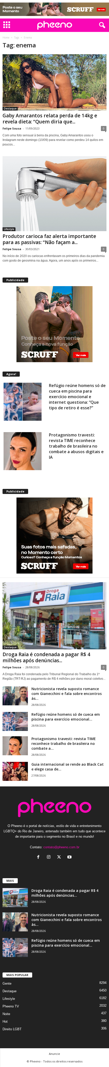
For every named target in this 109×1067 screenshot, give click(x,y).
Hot (5, 1021)
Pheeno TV (11, 1006)
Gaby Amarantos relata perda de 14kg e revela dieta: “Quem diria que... (50, 118)
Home (6, 37)
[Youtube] (70, 857)
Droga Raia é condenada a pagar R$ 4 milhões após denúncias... (46, 657)
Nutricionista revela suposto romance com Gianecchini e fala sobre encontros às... (66, 693)
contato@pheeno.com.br (61, 847)
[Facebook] (39, 857)
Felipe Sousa (12, 128)
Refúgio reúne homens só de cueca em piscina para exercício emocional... (65, 717)
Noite (6, 1014)
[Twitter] (60, 857)
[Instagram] (50, 857)
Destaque (10, 108)
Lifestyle (9, 229)
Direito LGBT (12, 1029)
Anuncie (54, 1054)
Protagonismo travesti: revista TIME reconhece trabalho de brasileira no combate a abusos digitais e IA (76, 446)
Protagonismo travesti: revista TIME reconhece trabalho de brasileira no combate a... (63, 743)
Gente (7, 983)
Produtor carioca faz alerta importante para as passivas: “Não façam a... (49, 239)
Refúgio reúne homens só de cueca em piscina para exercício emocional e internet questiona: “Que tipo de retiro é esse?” (77, 397)
